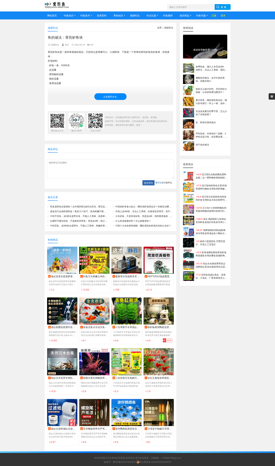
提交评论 (148, 182)
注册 (214, 15)
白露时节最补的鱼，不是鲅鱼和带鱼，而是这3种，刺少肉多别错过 (79, 220)
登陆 (159, 182)
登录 (223, 15)
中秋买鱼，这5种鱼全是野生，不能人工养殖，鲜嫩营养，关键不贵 (79, 225)
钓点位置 (151, 15)
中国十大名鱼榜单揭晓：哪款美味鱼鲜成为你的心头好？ (143, 225)
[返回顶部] (268, 416)
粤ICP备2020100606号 (124, 461)
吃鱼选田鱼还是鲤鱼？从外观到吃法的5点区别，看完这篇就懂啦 (79, 206)
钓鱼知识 (68, 15)
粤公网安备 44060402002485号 (155, 461)
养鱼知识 (118, 15)
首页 (159, 27)
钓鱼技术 (85, 15)
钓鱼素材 (168, 15)
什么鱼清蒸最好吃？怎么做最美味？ (133, 220)
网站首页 (52, 15)
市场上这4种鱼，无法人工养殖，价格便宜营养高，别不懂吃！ (144, 211)
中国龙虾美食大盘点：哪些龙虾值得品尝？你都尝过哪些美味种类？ (144, 206)
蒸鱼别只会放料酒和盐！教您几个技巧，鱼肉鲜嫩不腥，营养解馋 (79, 211)
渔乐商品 (184, 15)
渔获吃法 (135, 15)
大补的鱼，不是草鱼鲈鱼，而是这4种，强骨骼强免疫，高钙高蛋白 (144, 216)
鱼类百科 (101, 15)
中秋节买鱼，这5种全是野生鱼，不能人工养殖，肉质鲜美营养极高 (79, 216)
